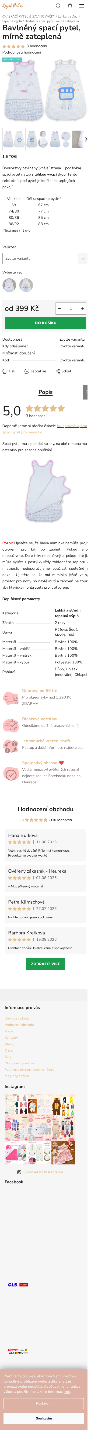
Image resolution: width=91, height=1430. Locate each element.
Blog (8, 1057)
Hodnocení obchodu (46, 809)
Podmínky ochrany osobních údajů (29, 1069)
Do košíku (45, 323)
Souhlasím (44, 1418)
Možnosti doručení (18, 353)
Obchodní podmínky (19, 1063)
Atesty (9, 1044)
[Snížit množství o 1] (59, 308)
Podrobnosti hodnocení (21, 52)
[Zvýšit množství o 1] (82, 308)
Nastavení (43, 1403)
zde (67, 1391)
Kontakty (11, 1037)
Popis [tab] (45, 392)
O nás (9, 1050)
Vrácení (10, 1031)
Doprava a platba (17, 1018)
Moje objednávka (17, 1076)
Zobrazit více (45, 964)
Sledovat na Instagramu (43, 1172)
